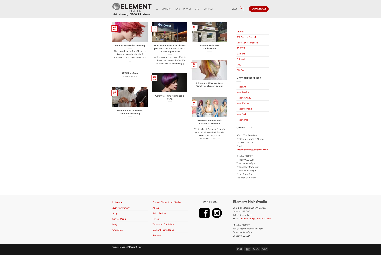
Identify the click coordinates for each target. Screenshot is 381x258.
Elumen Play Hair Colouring (130, 45)
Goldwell (241, 59)
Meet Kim (241, 86)
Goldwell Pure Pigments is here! (169, 97)
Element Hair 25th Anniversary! (209, 47)
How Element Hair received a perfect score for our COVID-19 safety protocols (170, 48)
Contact (208, 8)
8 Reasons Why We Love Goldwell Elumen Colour (209, 84)
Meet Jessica (242, 92)
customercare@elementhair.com (252, 149)
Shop (115, 213)
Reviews (157, 235)
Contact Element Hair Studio (167, 202)
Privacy (156, 218)
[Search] (157, 9)
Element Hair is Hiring (163, 229)
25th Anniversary (121, 207)
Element (240, 53)
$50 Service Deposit (246, 37)
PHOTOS (187, 8)
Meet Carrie (242, 119)
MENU (177, 8)
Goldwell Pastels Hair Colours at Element (209, 122)
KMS (238, 64)
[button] (237, 9)
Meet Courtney (243, 97)
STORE (240, 31)
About (156, 207)
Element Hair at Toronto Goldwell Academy (130, 112)
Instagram (117, 202)
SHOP (197, 8)
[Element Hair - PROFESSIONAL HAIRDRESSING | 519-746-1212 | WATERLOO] (132, 9)
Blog (114, 224)
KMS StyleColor (130, 73)
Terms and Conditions (163, 224)
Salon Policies (159, 213)
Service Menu (119, 218)
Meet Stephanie (244, 108)
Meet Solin (241, 114)
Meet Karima (242, 103)
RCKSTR (240, 48)
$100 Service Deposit (247, 42)
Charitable (117, 229)
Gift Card (240, 70)
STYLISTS (166, 8)
